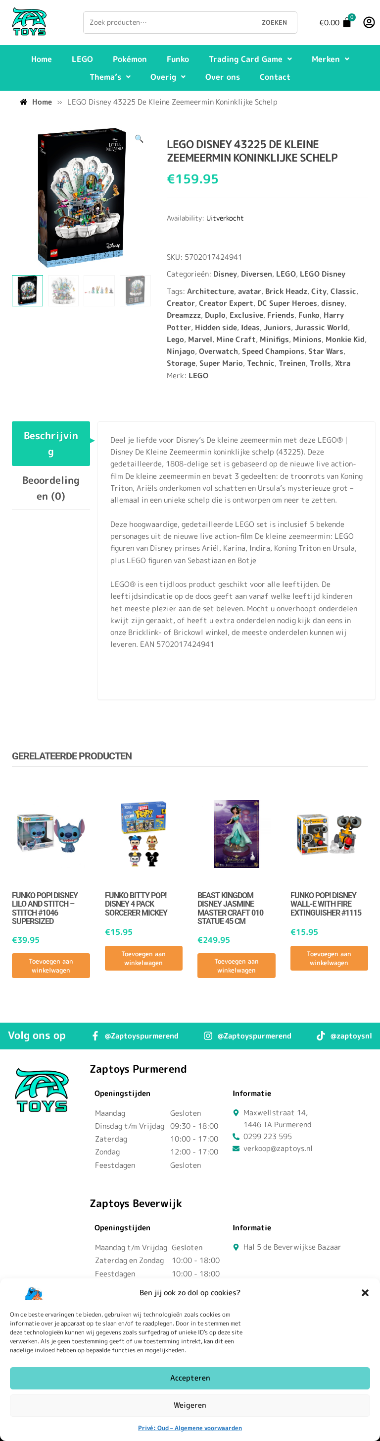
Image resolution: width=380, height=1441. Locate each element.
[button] (365, 1293)
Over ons (222, 76)
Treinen (292, 363)
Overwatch (218, 351)
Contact (275, 76)
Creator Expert (226, 303)
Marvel (200, 339)
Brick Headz (286, 291)
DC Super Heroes (287, 303)
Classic (343, 291)
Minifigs (274, 339)
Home (41, 59)
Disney (225, 274)
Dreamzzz (184, 315)
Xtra (342, 363)
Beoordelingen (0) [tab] (51, 488)
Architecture (210, 291)
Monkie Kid (345, 339)
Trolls (320, 363)
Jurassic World (321, 327)
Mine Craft (236, 339)
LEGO (82, 59)
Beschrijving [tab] (51, 443)
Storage (181, 363)
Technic (261, 363)
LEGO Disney (322, 274)
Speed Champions (273, 351)
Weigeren (190, 1405)
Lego (175, 339)
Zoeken (274, 22)
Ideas (250, 327)
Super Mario (221, 363)
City (319, 291)
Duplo (215, 315)
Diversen (256, 274)
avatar (249, 291)
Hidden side (216, 327)
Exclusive (246, 315)
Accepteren (190, 1378)
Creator (181, 303)
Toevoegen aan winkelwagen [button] (51, 966)
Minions (307, 339)
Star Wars (325, 351)
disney (332, 303)
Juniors (277, 327)
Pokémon (130, 59)
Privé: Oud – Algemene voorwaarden (190, 1428)
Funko (178, 59)
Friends (280, 315)
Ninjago (181, 351)
